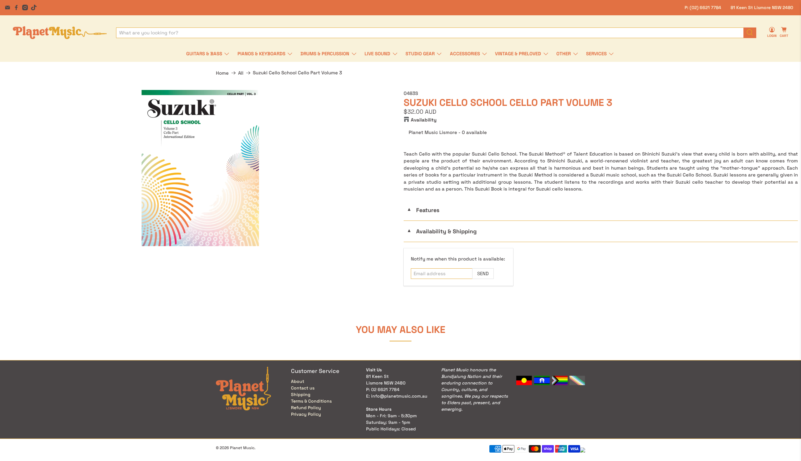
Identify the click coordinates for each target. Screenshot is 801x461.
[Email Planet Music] (7, 7)
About (297, 381)
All (240, 73)
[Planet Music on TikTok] (34, 7)
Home (222, 73)
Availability (423, 120)
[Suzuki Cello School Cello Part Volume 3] (200, 168)
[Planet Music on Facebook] (16, 7)
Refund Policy (306, 407)
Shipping (300, 394)
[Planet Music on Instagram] (25, 7)
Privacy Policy (306, 414)
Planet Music (242, 447)
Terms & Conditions (311, 401)
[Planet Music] (60, 32)
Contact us (302, 388)
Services (596, 54)
